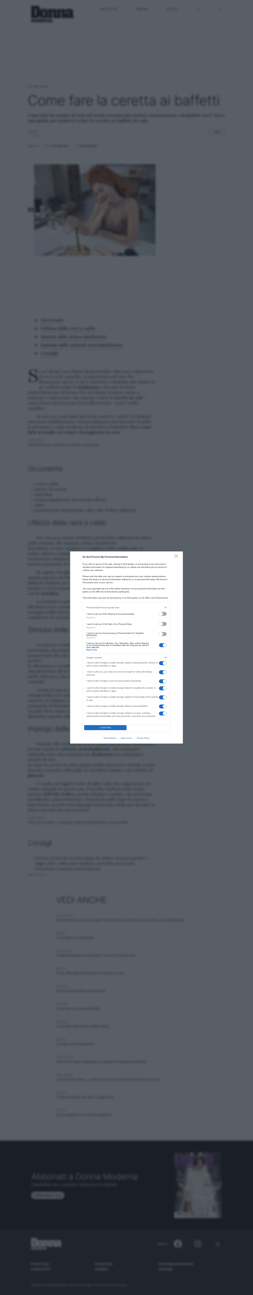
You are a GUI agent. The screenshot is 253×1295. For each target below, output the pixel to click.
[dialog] (126, 647)
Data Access (126, 738)
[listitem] (126, 607)
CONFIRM (105, 728)
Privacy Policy (143, 738)
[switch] (163, 614)
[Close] (177, 557)
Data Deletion (110, 738)
